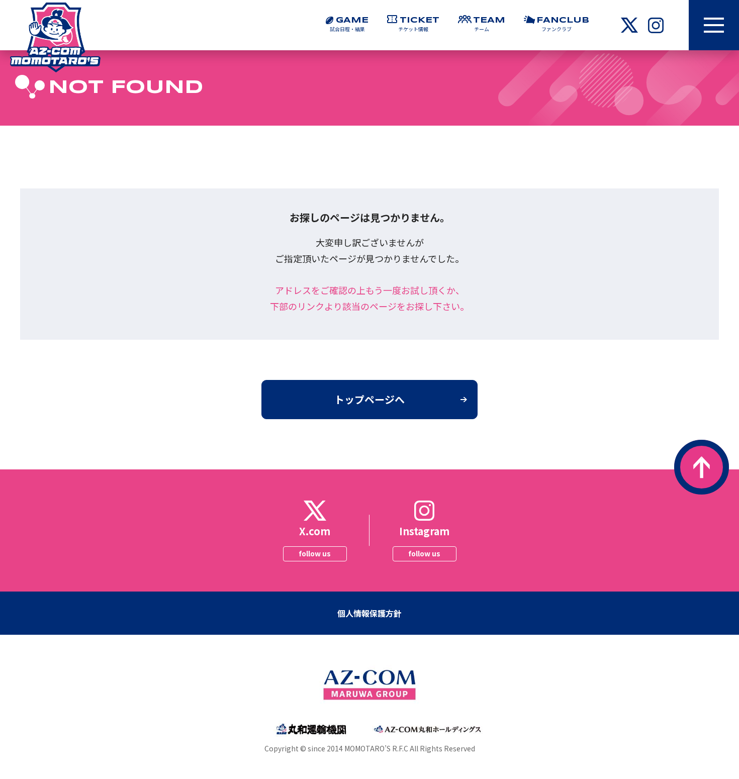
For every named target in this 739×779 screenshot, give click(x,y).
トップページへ (369, 399)
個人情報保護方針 (369, 613)
